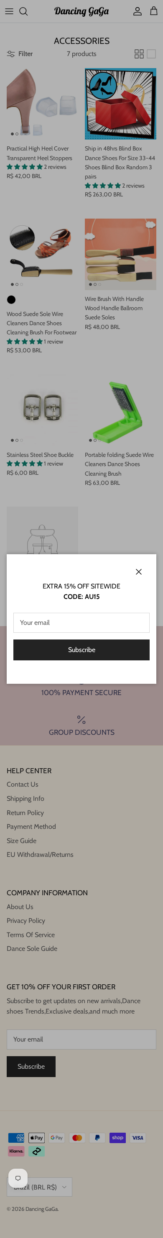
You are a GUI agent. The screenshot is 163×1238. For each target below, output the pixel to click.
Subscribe (81, 650)
